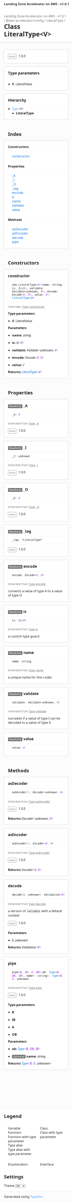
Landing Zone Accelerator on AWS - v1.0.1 (36, 4)
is (13, 197)
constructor (21, 156)
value (16, 210)
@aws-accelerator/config (25, 20)
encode (17, 193)
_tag (15, 188)
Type (15, 109)
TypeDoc (36, 1196)
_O (14, 184)
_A (13, 176)
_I (13, 180)
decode (17, 238)
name (16, 201)
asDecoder (20, 229)
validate (18, 205)
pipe (15, 242)
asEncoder (20, 233)
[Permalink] (34, 276)
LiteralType (55, 20)
